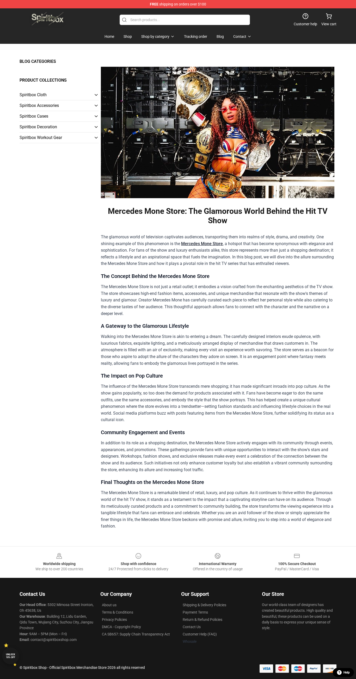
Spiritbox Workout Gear (41, 137)
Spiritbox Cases (34, 116)
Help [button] (346, 672)
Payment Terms (195, 612)
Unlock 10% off (10, 656)
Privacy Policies (114, 619)
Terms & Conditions (117, 612)
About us (109, 605)
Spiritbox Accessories (39, 105)
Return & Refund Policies (202, 619)
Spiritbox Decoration (38, 126)
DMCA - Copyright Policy (121, 627)
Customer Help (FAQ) (200, 634)
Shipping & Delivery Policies (204, 605)
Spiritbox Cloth (33, 94)
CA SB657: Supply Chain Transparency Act (136, 634)
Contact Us (192, 627)
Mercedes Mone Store (202, 243)
